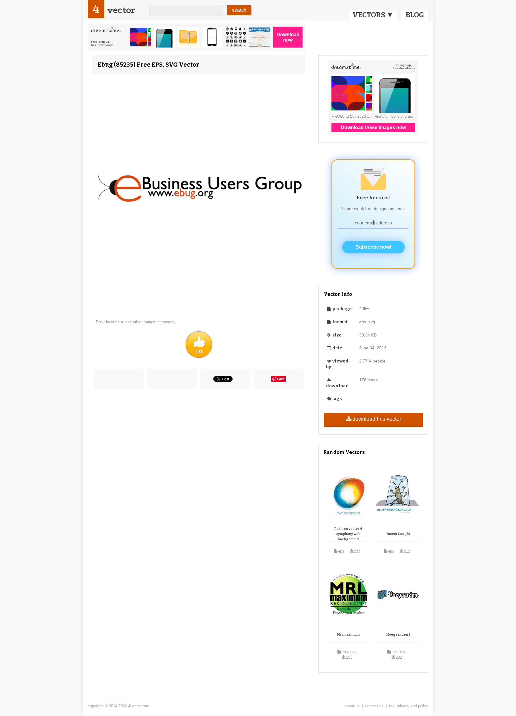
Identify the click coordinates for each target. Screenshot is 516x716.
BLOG (415, 15)
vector (121, 10)
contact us (374, 706)
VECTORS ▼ (373, 15)
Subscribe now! (373, 247)
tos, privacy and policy (408, 706)
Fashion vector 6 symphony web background (348, 534)
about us (352, 706)
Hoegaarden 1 (398, 635)
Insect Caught (398, 534)
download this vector (376, 419)
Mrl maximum (348, 635)
